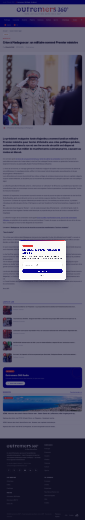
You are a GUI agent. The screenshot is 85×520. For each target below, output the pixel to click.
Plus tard (42, 275)
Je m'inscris (42, 271)
